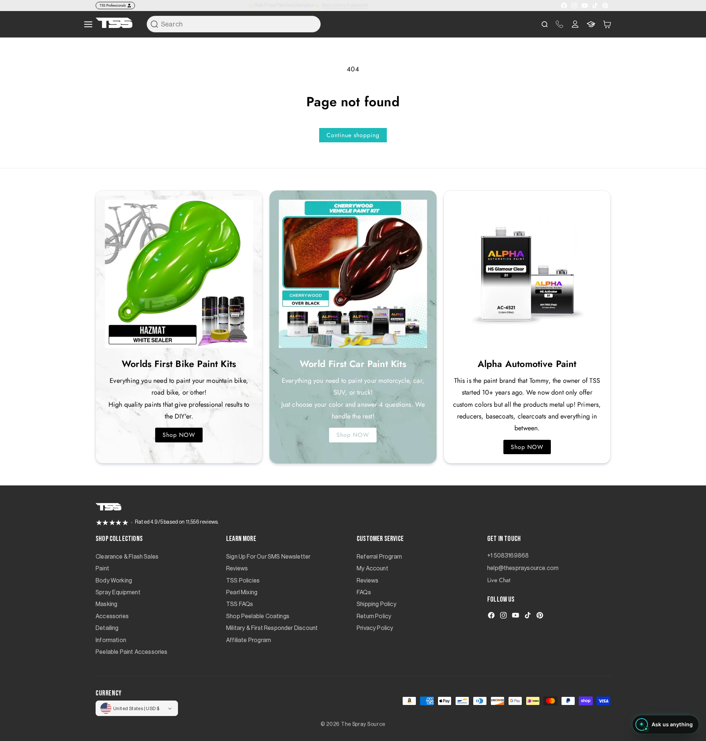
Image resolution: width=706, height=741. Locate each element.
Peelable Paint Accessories (132, 652)
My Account (372, 568)
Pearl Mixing (241, 592)
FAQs (364, 592)
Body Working (114, 581)
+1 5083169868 (508, 556)
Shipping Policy (376, 604)
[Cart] (607, 24)
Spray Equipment (118, 592)
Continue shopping (353, 135)
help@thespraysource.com (523, 568)
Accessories (112, 616)
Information (111, 640)
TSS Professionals (113, 5)
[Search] (154, 24)
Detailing (107, 628)
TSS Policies (243, 581)
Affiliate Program (248, 640)
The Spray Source (363, 724)
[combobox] (234, 24)
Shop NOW (179, 435)
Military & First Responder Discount (272, 628)
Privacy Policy (375, 628)
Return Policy (374, 616)
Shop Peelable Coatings (257, 616)
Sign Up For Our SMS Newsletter (268, 557)
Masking (106, 604)
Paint (102, 568)
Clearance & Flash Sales (127, 557)
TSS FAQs (239, 604)
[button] (607, 24)
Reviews (237, 568)
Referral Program (379, 557)
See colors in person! (350, 5)
